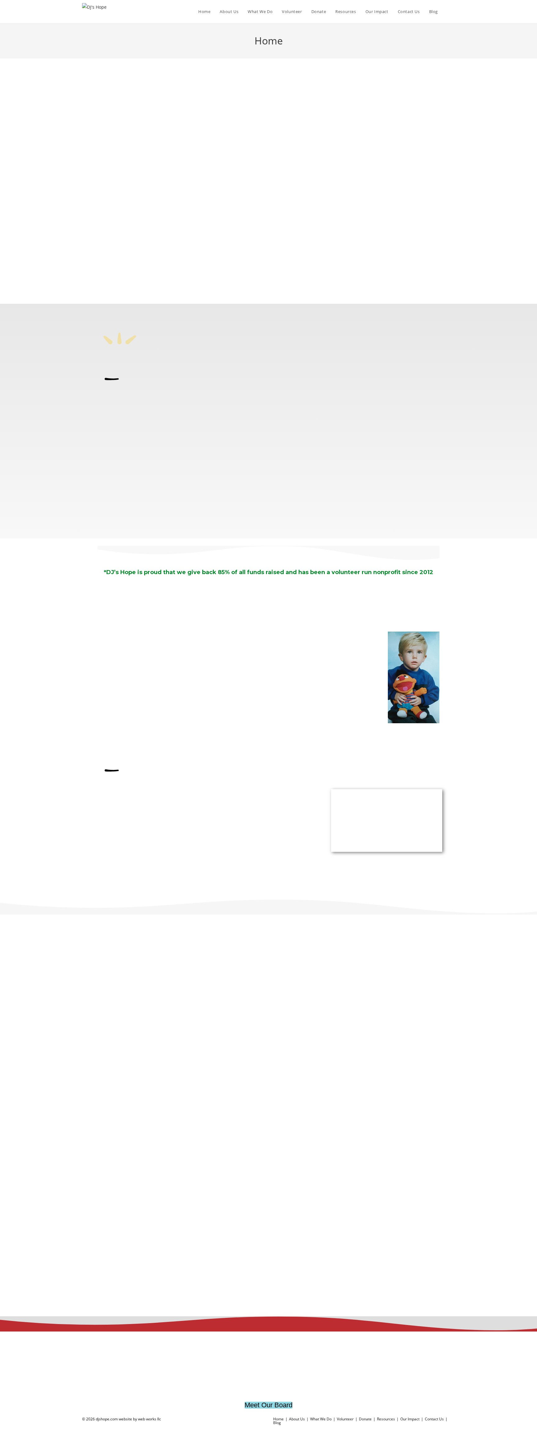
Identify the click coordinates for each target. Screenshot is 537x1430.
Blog (277, 1422)
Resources (386, 1419)
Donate (365, 1419)
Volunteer (345, 1419)
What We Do (321, 1419)
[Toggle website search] (449, 11)
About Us (297, 1419)
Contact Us (434, 1419)
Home (278, 1419)
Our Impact (410, 1419)
